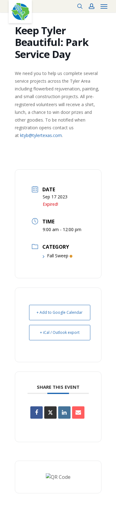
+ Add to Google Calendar (60, 312)
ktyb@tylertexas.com (41, 135)
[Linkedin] (64, 412)
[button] (104, 6)
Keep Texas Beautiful (20, 11)
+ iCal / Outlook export (59, 332)
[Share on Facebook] (36, 412)
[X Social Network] (50, 412)
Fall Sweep (57, 256)
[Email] (78, 412)
